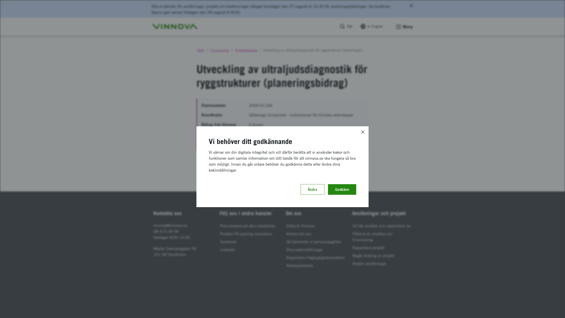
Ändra (312, 189)
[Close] (362, 132)
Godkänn (342, 189)
